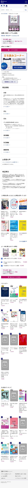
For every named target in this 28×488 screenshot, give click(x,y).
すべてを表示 (22, 241)
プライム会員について (6, 473)
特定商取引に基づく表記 (20, 473)
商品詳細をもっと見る (9, 81)
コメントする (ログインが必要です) (10, 162)
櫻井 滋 (7, 35)
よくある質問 (4, 476)
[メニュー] (26, 2)
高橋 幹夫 (3, 35)
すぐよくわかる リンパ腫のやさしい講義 (12, 262)
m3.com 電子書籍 (4, 13)
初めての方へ (18, 476)
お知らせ (3, 478)
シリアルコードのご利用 (20, 478)
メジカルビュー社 (15, 35)
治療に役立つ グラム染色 (10, 258)
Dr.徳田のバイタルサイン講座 (11, 265)
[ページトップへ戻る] (26, 486)
